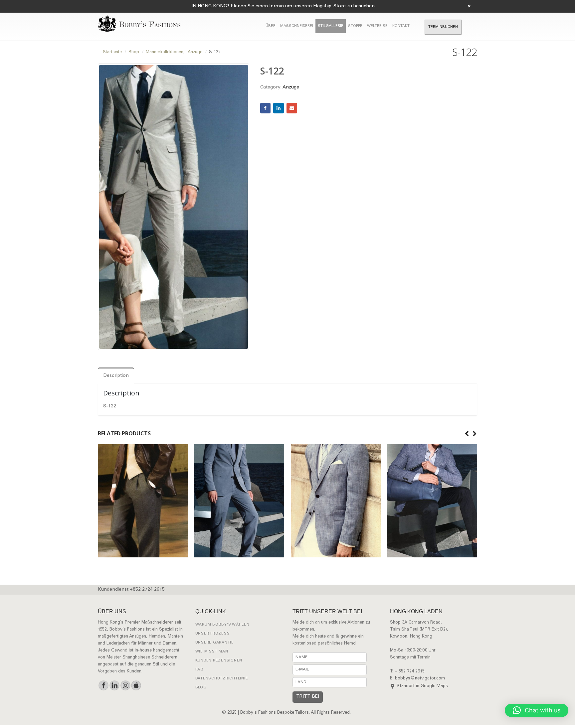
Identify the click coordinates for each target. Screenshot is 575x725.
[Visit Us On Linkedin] (114, 685)
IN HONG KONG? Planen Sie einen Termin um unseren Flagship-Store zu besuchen (283, 6)
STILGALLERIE (330, 26)
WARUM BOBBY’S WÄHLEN (222, 625)
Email (292, 108)
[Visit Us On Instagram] (125, 685)
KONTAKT (401, 26)
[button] (536, 710)
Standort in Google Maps (422, 686)
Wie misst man (211, 651)
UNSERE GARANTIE (214, 643)
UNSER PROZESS (212, 634)
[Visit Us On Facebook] (103, 685)
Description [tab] (116, 375)
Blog (201, 687)
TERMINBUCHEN (443, 27)
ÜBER (271, 26)
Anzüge (291, 87)
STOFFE (355, 26)
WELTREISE (377, 26)
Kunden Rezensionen (219, 660)
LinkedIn (278, 108)
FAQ (199, 669)
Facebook (265, 108)
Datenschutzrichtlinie (221, 678)
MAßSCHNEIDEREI (296, 26)
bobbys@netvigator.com (420, 678)
